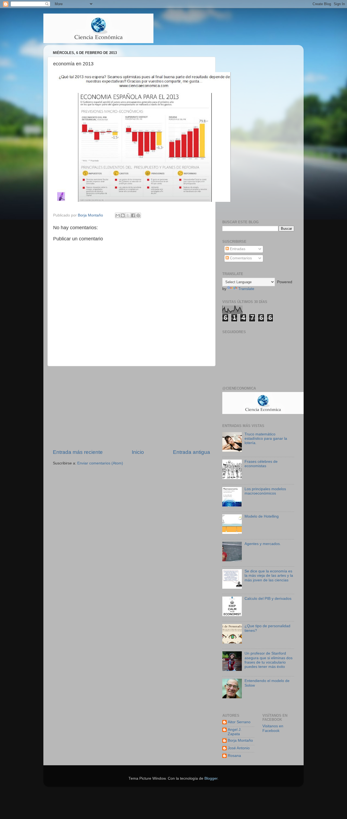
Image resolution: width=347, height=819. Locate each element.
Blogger (210, 778)
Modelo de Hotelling (262, 516)
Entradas (237, 249)
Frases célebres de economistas (261, 464)
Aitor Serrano (239, 722)
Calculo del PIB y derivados (268, 599)
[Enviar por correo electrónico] (117, 215)
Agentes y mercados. (263, 544)
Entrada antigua (191, 452)
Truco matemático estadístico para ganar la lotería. (266, 438)
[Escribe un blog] (123, 215)
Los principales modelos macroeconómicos (265, 491)
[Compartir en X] (128, 215)
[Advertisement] (131, 407)
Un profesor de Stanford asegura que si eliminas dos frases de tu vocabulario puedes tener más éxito (269, 660)
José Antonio (239, 748)
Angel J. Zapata (235, 732)
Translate (246, 289)
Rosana (234, 756)
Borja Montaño (240, 740)
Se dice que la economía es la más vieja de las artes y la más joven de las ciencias (269, 575)
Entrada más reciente (78, 452)
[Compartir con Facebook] (133, 215)
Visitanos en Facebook (272, 728)
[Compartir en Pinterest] (138, 215)
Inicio (138, 452)
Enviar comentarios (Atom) (100, 463)
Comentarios (240, 258)
